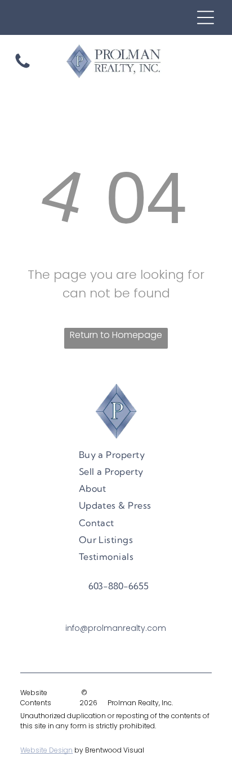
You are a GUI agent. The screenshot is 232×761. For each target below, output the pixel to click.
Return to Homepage (116, 334)
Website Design (46, 750)
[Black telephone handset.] (23, 67)
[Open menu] (205, 17)
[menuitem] (112, 454)
